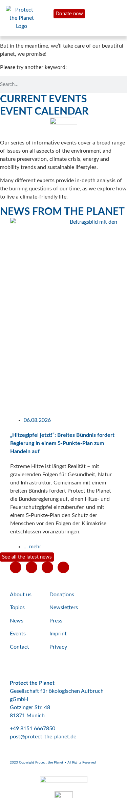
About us (20, 594)
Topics (17, 607)
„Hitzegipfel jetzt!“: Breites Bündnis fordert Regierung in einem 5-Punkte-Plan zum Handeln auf (62, 443)
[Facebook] (31, 567)
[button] (3, 384)
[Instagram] (47, 567)
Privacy (58, 647)
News (16, 620)
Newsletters (63, 607)
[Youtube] (15, 567)
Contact (19, 647)
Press (55, 620)
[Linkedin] (63, 567)
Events (18, 633)
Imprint (58, 633)
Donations (61, 594)
